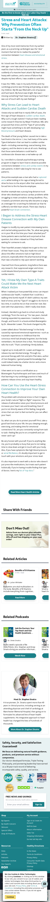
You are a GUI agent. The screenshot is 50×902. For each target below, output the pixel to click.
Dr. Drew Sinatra (14, 640)
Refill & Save (32, 826)
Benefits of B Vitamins (25, 570)
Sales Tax (30, 833)
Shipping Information (35, 836)
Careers (30, 869)
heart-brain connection (20, 209)
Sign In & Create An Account (34, 822)
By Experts (5, 821)
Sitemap (30, 866)
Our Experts (6, 864)
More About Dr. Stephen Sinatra (25, 729)
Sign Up (38, 804)
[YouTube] (7, 866)
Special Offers (6, 830)
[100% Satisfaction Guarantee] (19, 777)
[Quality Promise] (10, 787)
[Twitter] (5, 866)
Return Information (34, 829)
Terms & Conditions (34, 854)
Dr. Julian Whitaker (15, 582)
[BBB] (30, 777)
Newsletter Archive (8, 861)
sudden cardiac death (35, 115)
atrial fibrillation (11, 453)
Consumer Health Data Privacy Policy (36, 862)
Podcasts (4, 857)
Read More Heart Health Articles (25, 492)
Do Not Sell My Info (34, 839)
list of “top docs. (26, 470)
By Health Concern (8, 824)
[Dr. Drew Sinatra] (5, 640)
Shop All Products (8, 834)
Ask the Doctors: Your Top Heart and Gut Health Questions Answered (24, 630)
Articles (4, 854)
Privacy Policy (21, 886)
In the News (31, 851)
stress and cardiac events (32, 165)
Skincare (4, 827)
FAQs (3, 851)
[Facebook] (2, 866)
